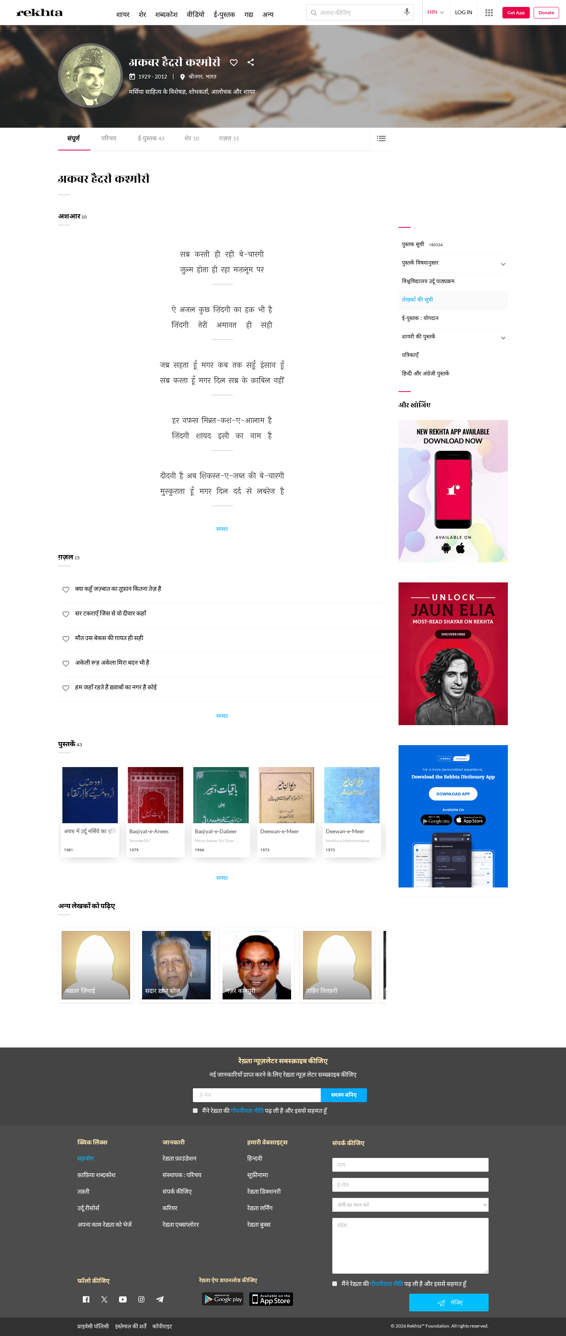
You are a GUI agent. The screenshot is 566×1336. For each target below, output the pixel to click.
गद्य (248, 14)
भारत (211, 77)
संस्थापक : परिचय (181, 1175)
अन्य (267, 14)
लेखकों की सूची (417, 300)
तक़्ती (83, 1191)
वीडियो (195, 14)
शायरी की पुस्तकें (418, 337)
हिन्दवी (254, 1158)
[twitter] (104, 1299)
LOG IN (463, 12)
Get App (516, 12)
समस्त (222, 530)
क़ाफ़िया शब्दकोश (96, 1175)
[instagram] (141, 1299)
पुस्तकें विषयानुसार (420, 263)
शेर (191, 139)
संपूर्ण (73, 139)
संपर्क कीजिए (177, 1191)
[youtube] (123, 1299)
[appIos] (271, 1299)
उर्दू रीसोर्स (88, 1208)
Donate (546, 12)
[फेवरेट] (234, 62)
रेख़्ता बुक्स (259, 1224)
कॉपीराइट (162, 1326)
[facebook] (86, 1299)
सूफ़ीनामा (257, 1175)
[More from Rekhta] (489, 12)
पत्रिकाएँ (410, 355)
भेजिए (456, 1302)
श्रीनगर (196, 77)
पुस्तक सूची (422, 245)
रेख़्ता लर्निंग (260, 1208)
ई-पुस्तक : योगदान (420, 318)
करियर (170, 1208)
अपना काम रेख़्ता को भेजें (104, 1224)
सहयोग (85, 1158)
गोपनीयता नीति (247, 1110)
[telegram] (160, 1299)
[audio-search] (407, 12)
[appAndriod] (222, 1299)
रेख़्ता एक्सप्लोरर (180, 1224)
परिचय (108, 139)
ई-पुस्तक (151, 139)
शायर (122, 14)
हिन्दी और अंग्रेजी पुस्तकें (425, 374)
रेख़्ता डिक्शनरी (264, 1191)
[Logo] (39, 14)
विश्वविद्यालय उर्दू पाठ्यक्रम (428, 281)
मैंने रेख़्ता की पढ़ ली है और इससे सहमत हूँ (264, 1110)
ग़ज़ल (229, 139)
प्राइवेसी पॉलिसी (93, 1326)
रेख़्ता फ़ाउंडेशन (179, 1158)
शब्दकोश (166, 14)
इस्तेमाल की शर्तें (130, 1326)
